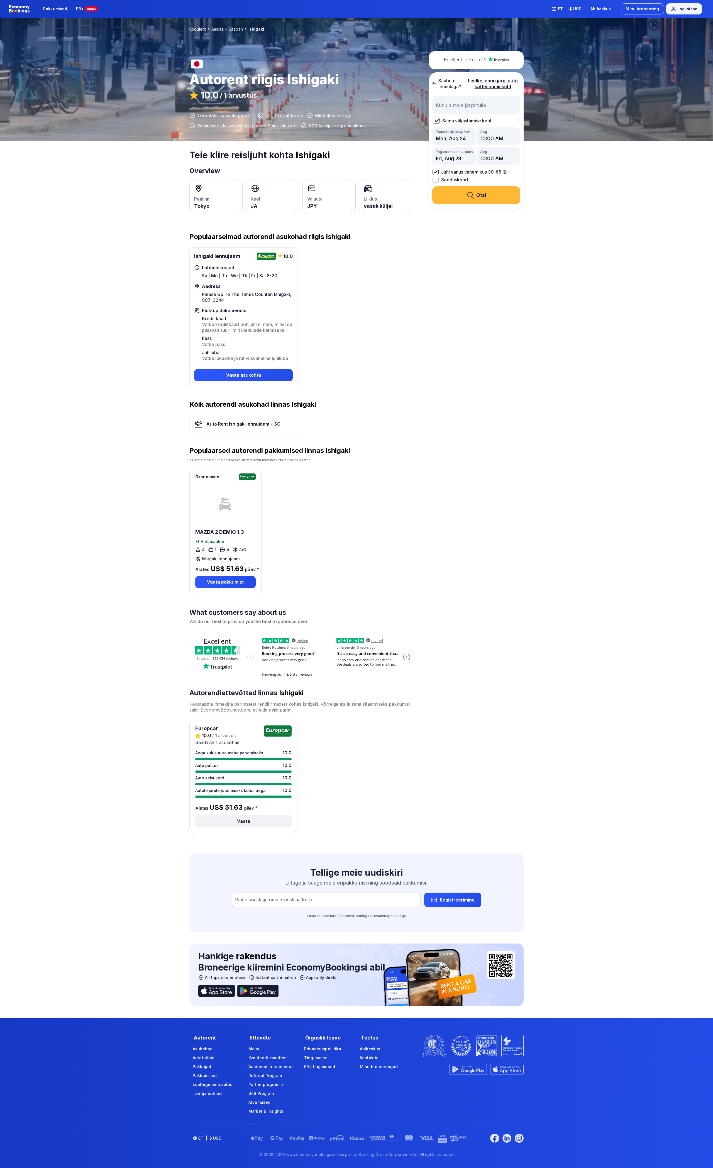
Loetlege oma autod (213, 1084)
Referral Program (265, 1075)
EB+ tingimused (319, 1066)
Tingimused (316, 1057)
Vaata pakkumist (225, 582)
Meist (254, 1048)
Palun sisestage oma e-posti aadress (273, 900)
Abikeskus (600, 8)
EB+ (86, 8)
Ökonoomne (207, 476)
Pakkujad (202, 1066)
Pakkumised (55, 8)
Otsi (481, 195)
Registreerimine (457, 900)
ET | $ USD (570, 8)
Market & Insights (265, 1111)
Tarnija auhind (207, 1093)
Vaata (243, 821)
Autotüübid (203, 1057)
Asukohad (203, 1048)
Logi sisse (687, 8)
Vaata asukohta (243, 375)
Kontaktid (369, 1057)
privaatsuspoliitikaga (388, 916)
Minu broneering (642, 8)
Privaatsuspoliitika (322, 1048)
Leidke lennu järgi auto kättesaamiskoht (493, 83)
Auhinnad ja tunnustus (271, 1066)
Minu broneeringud (379, 1066)
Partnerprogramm (265, 1084)
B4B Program (261, 1093)
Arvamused (259, 1102)
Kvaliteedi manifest (267, 1057)
